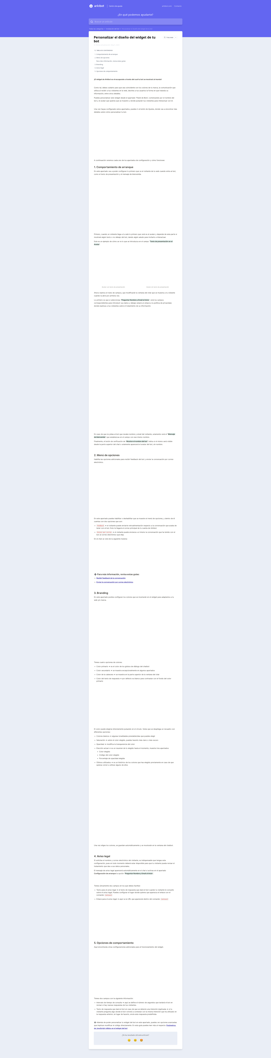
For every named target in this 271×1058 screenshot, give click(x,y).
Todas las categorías (96, 29)
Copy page (169, 37)
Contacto (178, 6)
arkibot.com (167, 6)
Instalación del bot (112, 29)
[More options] (175, 37)
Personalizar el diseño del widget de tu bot (137, 29)
